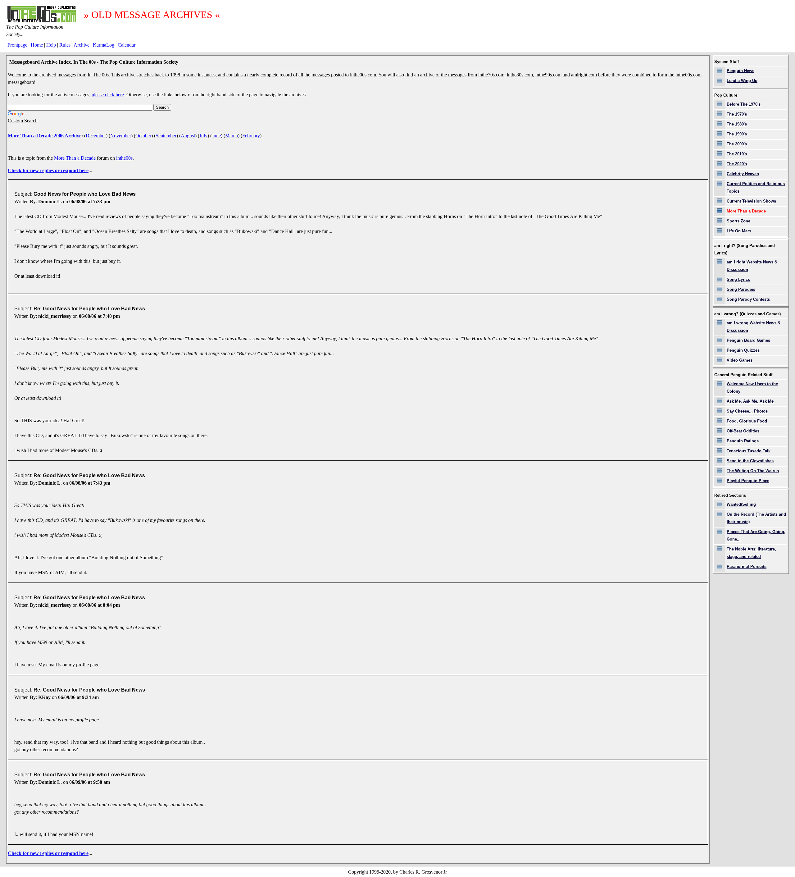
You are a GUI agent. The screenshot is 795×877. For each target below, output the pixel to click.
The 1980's (737, 124)
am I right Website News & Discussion (752, 266)
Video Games (739, 360)
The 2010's (737, 154)
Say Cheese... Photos (747, 411)
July (203, 135)
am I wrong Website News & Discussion (753, 327)
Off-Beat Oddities (743, 431)
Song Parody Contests (748, 299)
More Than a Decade (75, 158)
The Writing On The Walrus (753, 470)
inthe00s (124, 158)
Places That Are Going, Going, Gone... (756, 535)
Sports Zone (738, 221)
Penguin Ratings (743, 441)
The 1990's (737, 134)
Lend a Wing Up (742, 80)
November (120, 135)
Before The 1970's (744, 104)
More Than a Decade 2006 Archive (44, 135)
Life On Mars (739, 231)
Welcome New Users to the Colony (752, 387)
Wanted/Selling (741, 504)
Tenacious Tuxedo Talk (748, 451)
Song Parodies (741, 289)
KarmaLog (103, 45)
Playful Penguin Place (748, 480)
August (188, 135)
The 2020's (737, 164)
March (231, 135)
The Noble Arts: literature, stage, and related (751, 553)
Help (51, 45)
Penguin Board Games (748, 340)
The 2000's (737, 144)
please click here (108, 94)
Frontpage (17, 45)
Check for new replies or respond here (48, 170)
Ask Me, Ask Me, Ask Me (750, 401)
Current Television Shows (751, 201)
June (216, 135)
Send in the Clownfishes (750, 461)
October (143, 135)
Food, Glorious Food (747, 421)
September (166, 135)
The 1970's (737, 114)
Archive (81, 45)
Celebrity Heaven (743, 173)
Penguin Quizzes (743, 350)
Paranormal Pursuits (746, 566)
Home (37, 45)
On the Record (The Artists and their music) (756, 518)
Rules (64, 45)
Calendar (126, 45)
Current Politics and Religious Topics (756, 187)
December (96, 135)
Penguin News (740, 70)
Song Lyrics (738, 279)
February (251, 135)
